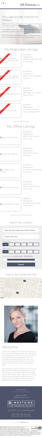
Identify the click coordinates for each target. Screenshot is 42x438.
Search (21, 264)
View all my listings (21, 121)
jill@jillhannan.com (21, 397)
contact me (27, 380)
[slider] (5, 259)
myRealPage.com (24, 422)
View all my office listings (21, 215)
